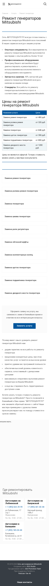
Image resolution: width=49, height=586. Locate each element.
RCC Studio (31, 566)
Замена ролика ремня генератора (21, 191)
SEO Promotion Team (33, 569)
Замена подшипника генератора (20, 280)
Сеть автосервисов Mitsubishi (30, 564)
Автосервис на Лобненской (13, 502)
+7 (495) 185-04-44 (13, 530)
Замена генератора (14, 204)
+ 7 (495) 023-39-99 (13, 507)
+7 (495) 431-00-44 (36, 507)
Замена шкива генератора (17, 216)
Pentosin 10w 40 (24, 573)
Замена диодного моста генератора (22, 293)
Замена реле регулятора (17, 229)
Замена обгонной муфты (16, 242)
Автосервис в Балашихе (12, 525)
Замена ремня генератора (17, 178)
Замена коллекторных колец (19, 255)
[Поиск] (45, 4)
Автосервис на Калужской (35, 502)
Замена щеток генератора (17, 267)
